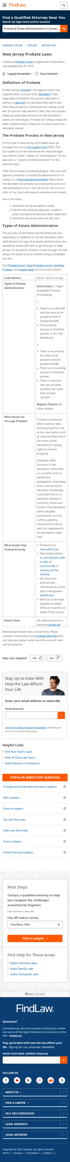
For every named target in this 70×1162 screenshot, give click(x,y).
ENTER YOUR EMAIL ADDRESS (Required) (25, 1053)
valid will (20, 102)
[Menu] (4, 5)
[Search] (64, 5)
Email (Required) (14, 708)
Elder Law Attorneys (15, 830)
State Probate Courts (39, 265)
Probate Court (16, 265)
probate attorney (46, 636)
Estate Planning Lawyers (18, 852)
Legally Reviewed (18, 74)
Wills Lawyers (11, 797)
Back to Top (36, 993)
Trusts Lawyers (12, 841)
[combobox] (35, 924)
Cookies (47, 1152)
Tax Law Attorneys (14, 819)
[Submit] (61, 715)
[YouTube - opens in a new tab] (17, 1080)
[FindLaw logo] (19, 5)
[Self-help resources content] (63, 1113)
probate (25, 90)
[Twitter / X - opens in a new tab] (28, 1080)
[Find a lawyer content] (63, 1102)
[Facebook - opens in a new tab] (6, 1080)
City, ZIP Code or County (22, 918)
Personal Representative (33, 179)
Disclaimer (32, 1152)
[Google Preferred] (62, 1080)
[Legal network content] (63, 1134)
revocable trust (49, 549)
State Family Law (21, 969)
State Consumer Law (24, 974)
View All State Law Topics (20, 757)
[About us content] (63, 1092)
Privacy (18, 1152)
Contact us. (15, 1035)
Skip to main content (35, 4)
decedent (44, 94)
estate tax (54, 624)
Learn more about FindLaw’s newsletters (25, 727)
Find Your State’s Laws (18, 751)
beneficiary (47, 595)
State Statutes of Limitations (22, 763)
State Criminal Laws (23, 963)
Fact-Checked (48, 74)
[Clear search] (59, 924)
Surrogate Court (37, 147)
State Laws (32, 45)
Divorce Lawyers (13, 808)
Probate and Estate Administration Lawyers (30, 786)
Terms (6, 1152)
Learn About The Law (12, 45)
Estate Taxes (26, 269)
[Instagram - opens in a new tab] (39, 1080)
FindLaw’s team (24, 62)
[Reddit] (51, 1080)
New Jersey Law (49, 45)
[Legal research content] (63, 1124)
